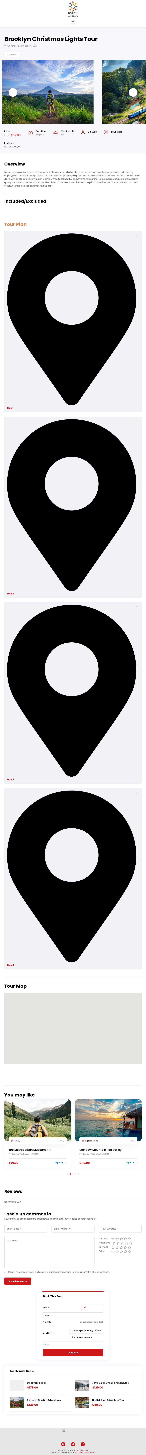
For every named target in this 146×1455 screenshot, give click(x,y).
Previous (13, 92)
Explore (59, 1162)
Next (133, 92)
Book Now (73, 1352)
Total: (46, 1344)
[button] (73, 22)
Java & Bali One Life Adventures (110, 1382)
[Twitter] (73, 1444)
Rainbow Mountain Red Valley (30, 1150)
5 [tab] (78, 1174)
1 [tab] (67, 1174)
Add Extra (48, 1333)
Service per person (82, 1337)
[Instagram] (83, 1444)
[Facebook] (63, 1444)
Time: (46, 1315)
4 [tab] (75, 1174)
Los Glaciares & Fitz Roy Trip (99, 1150)
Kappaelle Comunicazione (85, 1452)
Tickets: (47, 1322)
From (7, 135)
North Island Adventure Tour (108, 1400)
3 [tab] (73, 1174)
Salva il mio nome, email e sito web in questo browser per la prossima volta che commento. (59, 1272)
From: (46, 1307)
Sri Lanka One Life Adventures (44, 1400)
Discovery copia (36, 1382)
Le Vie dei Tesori (82, 1450)
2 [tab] (70, 1174)
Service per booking (82, 1330)
